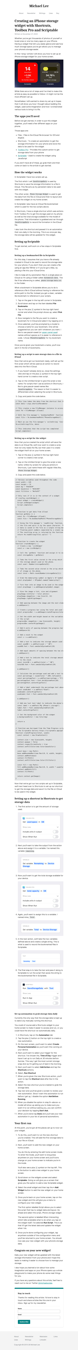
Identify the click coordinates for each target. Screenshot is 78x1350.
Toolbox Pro (23, 150)
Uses (51, 13)
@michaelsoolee (45, 1283)
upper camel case (49, 332)
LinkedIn (43, 1340)
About (21, 13)
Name (20, 1308)
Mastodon (43, 1337)
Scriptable (22, 156)
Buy (57, 13)
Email (20, 1314)
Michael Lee (35, 1345)
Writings (42, 13)
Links (56, 1337)
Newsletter (31, 13)
